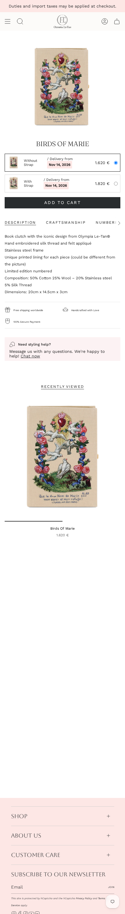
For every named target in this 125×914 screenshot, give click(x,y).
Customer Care (35, 854)
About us (26, 835)
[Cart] (117, 21)
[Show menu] (7, 21)
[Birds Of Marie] (62, 458)
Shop (19, 816)
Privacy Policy (84, 898)
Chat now (30, 356)
